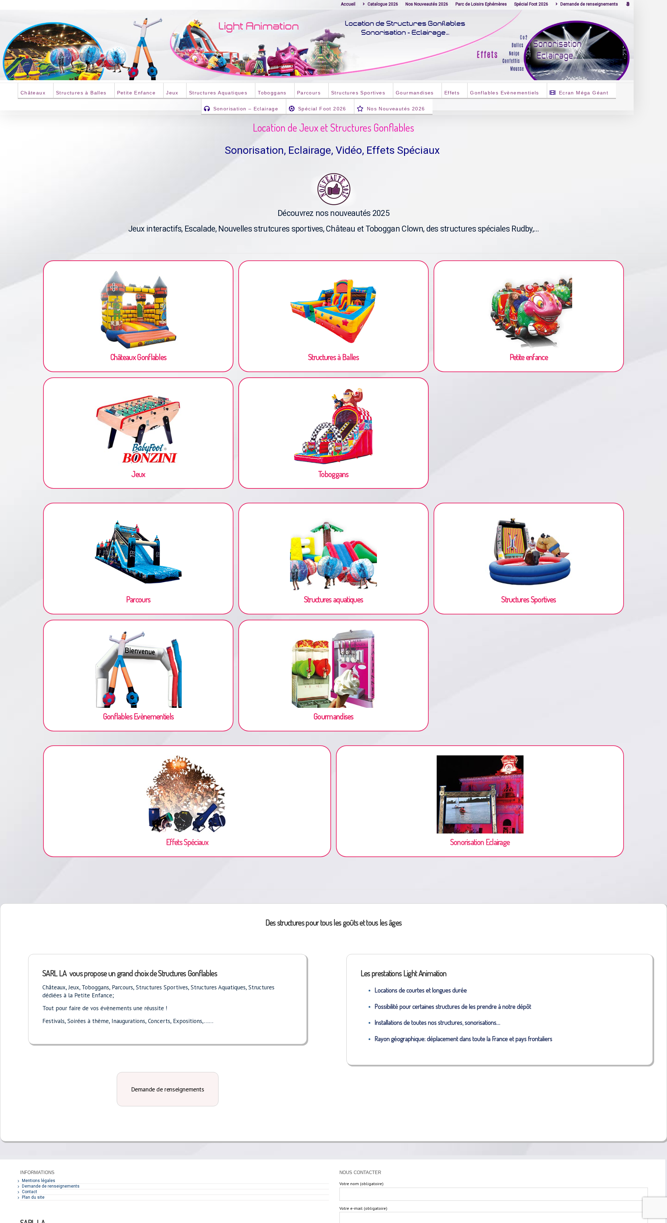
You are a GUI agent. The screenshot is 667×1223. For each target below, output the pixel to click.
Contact (29, 1191)
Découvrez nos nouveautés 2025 (333, 213)
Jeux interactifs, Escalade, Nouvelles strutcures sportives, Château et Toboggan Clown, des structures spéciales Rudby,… (333, 229)
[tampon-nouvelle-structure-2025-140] (333, 174)
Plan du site (33, 1197)
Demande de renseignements (51, 1186)
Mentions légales (38, 1180)
